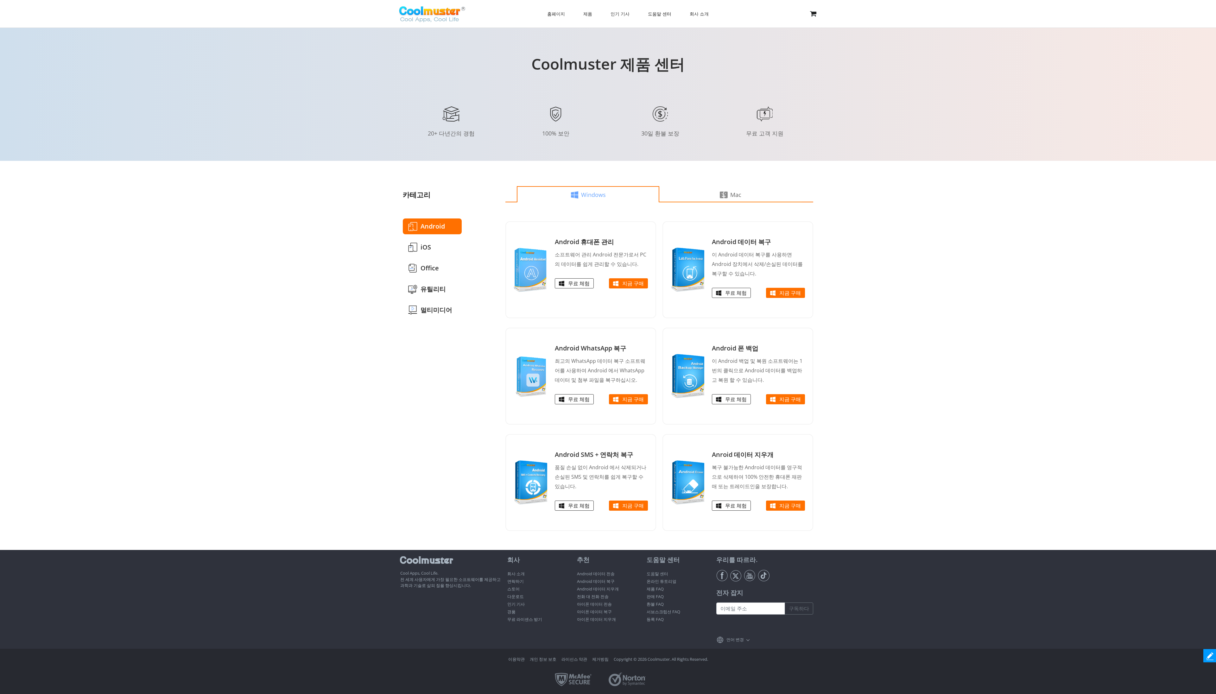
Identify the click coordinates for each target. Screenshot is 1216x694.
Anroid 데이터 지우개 (743, 454)
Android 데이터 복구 (741, 241)
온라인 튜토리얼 (661, 581)
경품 (511, 612)
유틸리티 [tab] (433, 289)
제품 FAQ (655, 589)
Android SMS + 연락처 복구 (594, 454)
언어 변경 (735, 639)
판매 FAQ (655, 596)
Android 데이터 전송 (596, 574)
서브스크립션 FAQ (663, 612)
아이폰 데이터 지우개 (596, 619)
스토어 (513, 589)
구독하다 (799, 608)
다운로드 (515, 596)
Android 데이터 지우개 (598, 589)
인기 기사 (516, 604)
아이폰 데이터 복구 (594, 612)
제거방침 (600, 659)
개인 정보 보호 (543, 659)
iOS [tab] (426, 247)
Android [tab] (433, 226)
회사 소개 (516, 574)
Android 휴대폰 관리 (584, 241)
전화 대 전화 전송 (593, 596)
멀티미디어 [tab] (436, 310)
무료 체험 (579, 283)
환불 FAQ (655, 604)
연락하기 (515, 581)
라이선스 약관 (574, 659)
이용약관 (516, 659)
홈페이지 (556, 14)
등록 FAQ (655, 619)
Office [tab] (430, 268)
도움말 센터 (657, 574)
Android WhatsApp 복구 (590, 348)
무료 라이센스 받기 (524, 619)
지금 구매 (633, 283)
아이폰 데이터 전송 (594, 604)
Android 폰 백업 (735, 348)
